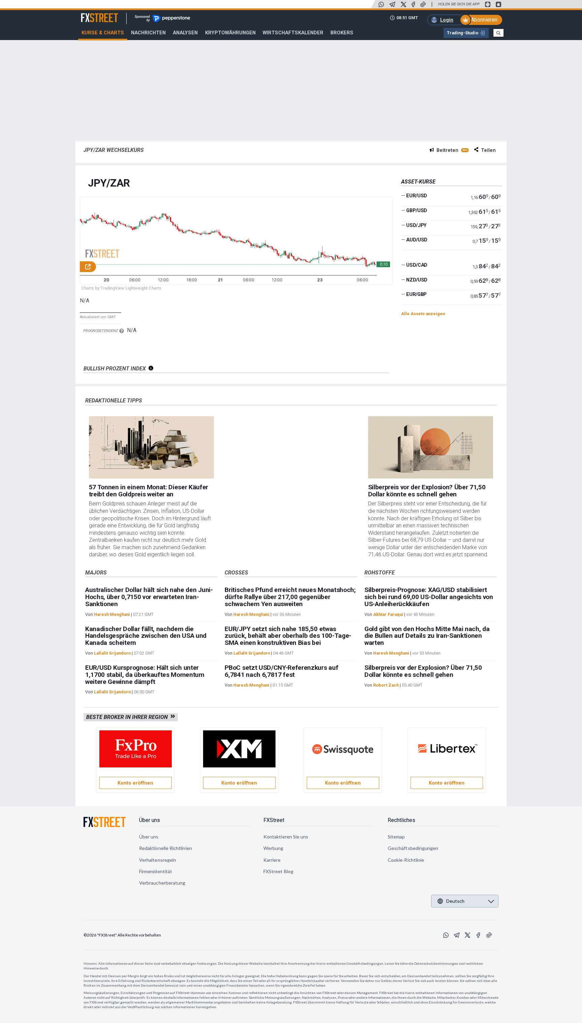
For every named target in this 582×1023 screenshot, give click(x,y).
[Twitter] (403, 4)
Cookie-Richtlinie (406, 860)
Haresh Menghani (112, 614)
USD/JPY (416, 225)
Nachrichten (148, 33)
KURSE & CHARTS (103, 33)
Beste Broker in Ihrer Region (128, 717)
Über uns (149, 820)
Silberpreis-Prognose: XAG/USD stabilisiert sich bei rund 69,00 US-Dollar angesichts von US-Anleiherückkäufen (428, 597)
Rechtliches (401, 820)
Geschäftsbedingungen (413, 848)
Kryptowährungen (230, 33)
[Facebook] (413, 4)
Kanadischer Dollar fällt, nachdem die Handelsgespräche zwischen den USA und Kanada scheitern (145, 636)
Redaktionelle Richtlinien (165, 848)
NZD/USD (416, 280)
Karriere (272, 860)
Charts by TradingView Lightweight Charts (121, 288)
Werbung (273, 848)
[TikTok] (423, 4)
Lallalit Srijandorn (112, 653)
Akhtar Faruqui (388, 614)
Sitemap (396, 836)
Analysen (185, 33)
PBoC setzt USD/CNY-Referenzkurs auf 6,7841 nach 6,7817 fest (281, 671)
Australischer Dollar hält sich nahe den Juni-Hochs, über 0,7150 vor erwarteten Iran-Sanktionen (149, 597)
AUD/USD (416, 240)
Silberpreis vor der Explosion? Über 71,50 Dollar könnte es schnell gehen (427, 490)
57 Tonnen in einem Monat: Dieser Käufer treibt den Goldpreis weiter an (148, 490)
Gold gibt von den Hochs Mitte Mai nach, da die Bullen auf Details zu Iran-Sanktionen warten (427, 636)
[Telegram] (392, 4)
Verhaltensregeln (157, 860)
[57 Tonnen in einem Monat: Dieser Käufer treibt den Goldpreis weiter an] (151, 447)
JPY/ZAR (109, 183)
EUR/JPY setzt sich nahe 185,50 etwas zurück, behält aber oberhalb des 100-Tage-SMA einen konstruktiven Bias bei (288, 636)
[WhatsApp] (381, 4)
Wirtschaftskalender (293, 33)
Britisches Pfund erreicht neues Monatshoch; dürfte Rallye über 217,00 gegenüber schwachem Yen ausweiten (290, 597)
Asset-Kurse (418, 181)
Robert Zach (386, 685)
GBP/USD (416, 210)
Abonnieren (484, 19)
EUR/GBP (416, 294)
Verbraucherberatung (162, 883)
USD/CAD (416, 265)
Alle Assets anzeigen (423, 313)
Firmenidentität (155, 871)
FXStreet (91, 14)
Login (446, 20)
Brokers (341, 33)
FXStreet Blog (278, 871)
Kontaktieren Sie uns (285, 836)
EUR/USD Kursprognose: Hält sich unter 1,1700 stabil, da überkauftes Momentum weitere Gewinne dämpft (144, 675)
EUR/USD (416, 196)
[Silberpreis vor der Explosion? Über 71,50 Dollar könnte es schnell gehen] (430, 447)
